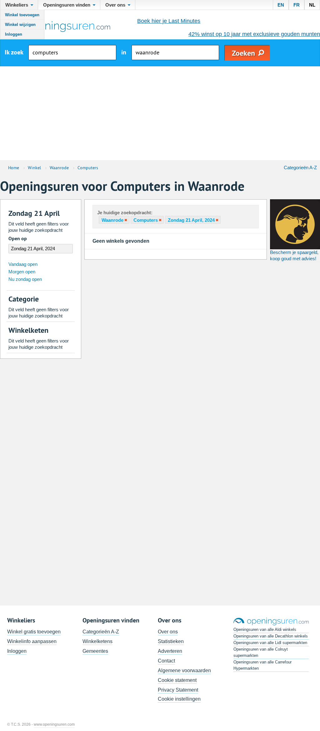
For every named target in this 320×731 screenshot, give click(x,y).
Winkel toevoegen (22, 15)
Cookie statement (177, 680)
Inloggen (13, 34)
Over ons (168, 631)
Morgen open (21, 271)
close (125, 220)
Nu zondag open (25, 279)
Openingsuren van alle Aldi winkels (264, 629)
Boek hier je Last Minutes (168, 21)
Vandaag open (23, 264)
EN (281, 5)
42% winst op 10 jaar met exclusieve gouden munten (254, 34)
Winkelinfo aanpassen (32, 641)
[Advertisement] (160, 113)
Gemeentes (95, 651)
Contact (166, 660)
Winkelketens (97, 641)
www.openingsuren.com (54, 724)
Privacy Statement (178, 690)
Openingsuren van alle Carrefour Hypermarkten (262, 665)
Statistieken (171, 641)
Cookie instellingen (179, 699)
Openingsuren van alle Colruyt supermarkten (260, 652)
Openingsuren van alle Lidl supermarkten (270, 642)
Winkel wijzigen (20, 24)
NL (312, 5)
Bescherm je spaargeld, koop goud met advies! (294, 255)
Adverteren (170, 651)
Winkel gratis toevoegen (34, 631)
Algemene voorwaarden (184, 670)
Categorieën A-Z (300, 167)
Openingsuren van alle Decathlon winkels (270, 636)
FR (296, 5)
